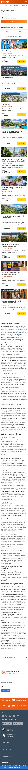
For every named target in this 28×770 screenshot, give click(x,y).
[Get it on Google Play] (7, 724)
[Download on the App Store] (18, 724)
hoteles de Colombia (10, 379)
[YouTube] (10, 716)
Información (7, 749)
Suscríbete (6, 690)
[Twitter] (3, 716)
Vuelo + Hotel (19, 360)
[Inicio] (1, 5)
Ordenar (21, 31)
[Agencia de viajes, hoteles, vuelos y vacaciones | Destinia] (5, 2)
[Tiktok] (17, 716)
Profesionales (7, 756)
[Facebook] (6, 716)
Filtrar (7, 31)
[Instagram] (14, 716)
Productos (6, 743)
